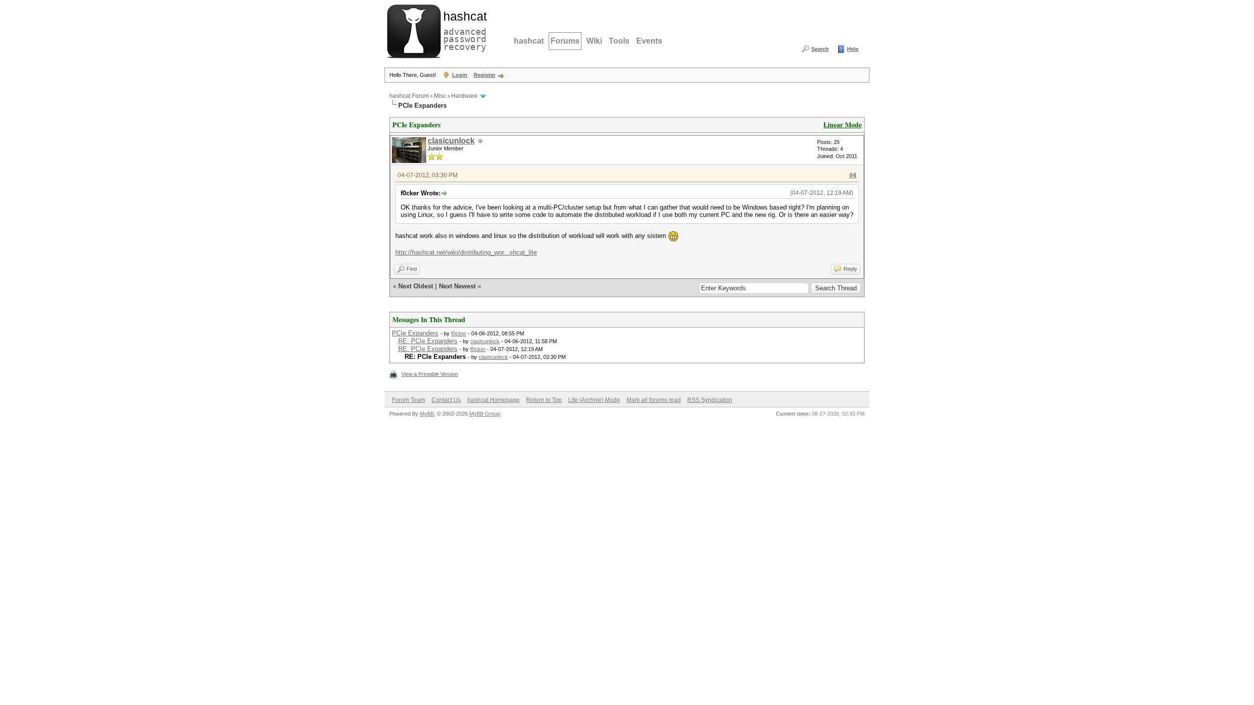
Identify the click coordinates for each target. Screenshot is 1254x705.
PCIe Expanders (415, 333)
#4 (852, 175)
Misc (440, 96)
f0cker (458, 333)
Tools (619, 41)
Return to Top (544, 400)
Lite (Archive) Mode (594, 400)
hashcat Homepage (493, 400)
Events (649, 41)
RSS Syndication (709, 400)
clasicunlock (451, 141)
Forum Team (408, 400)
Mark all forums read (654, 400)
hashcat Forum (409, 96)
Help (853, 49)
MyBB (427, 414)
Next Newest (457, 286)
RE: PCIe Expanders (428, 341)
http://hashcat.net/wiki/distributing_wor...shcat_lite (466, 252)
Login (459, 75)
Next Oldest (415, 286)
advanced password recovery (462, 29)
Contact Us (446, 400)
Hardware (464, 96)
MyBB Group (484, 414)
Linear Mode (842, 124)
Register (484, 75)
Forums (565, 41)
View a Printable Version (429, 374)
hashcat (529, 41)
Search (820, 49)
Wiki (594, 41)
